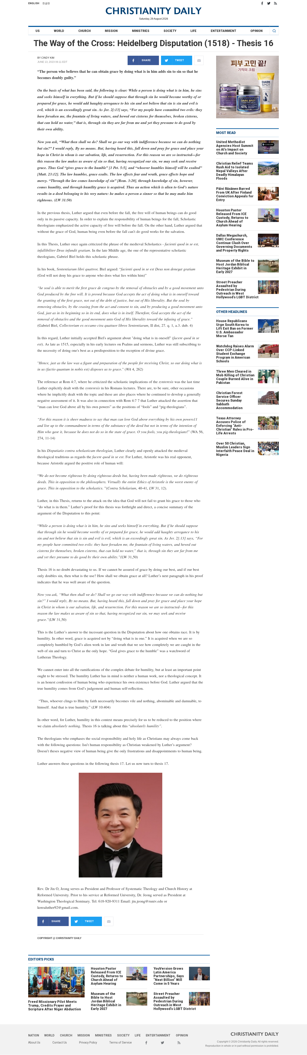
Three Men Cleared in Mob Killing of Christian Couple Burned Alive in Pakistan (235, 377)
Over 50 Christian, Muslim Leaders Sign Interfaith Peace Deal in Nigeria (235, 449)
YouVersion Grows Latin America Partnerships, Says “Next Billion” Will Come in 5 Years (169, 976)
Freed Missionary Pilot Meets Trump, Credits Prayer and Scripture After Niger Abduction (54, 1005)
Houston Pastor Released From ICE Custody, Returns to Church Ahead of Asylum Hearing (107, 976)
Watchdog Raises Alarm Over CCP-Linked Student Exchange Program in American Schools (235, 353)
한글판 (46, 3)
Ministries (140, 31)
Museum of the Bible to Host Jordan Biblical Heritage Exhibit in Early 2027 (106, 1001)
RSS (275, 3)
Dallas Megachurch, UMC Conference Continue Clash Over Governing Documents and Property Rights (234, 242)
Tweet (179, 60)
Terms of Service (120, 1042)
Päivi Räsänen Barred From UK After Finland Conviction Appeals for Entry (235, 194)
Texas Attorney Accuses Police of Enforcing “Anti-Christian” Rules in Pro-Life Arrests (235, 425)
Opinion (256, 31)
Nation (33, 1035)
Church (84, 31)
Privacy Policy (88, 1042)
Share (146, 60)
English (33, 3)
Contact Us (59, 1042)
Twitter (268, 3)
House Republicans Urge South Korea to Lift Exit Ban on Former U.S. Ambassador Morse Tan (234, 328)
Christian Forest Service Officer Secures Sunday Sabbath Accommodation (229, 400)
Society (170, 31)
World (59, 31)
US (38, 31)
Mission (111, 31)
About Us (34, 1042)
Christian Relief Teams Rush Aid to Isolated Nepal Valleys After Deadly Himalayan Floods (234, 170)
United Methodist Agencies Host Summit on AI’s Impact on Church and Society (234, 147)
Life (193, 31)
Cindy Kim (47, 57)
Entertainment (223, 31)
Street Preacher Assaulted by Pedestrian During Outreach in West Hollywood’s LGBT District (175, 1001)
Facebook (262, 3)
